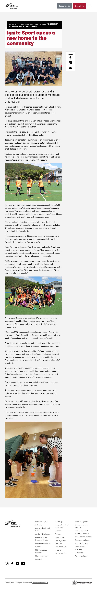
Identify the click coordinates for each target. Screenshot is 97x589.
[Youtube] (17, 563)
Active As (39, 525)
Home (11, 24)
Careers (38, 546)
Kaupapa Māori (61, 553)
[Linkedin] (23, 563)
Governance (59, 537)
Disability (58, 521)
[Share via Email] (70, 67)
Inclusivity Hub (60, 546)
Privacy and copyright (40, 583)
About (17, 24)
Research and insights (83, 537)
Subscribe (63, 6)
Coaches (38, 559)
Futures (58, 534)
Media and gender (81, 521)
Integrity (58, 550)
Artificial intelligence (43, 534)
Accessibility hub (41, 521)
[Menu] (89, 6)
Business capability (42, 543)
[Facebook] (12, 563)
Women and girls (81, 556)
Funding (58, 531)
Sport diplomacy (81, 543)
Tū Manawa (79, 552)
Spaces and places (82, 540)
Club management (42, 556)
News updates (40, 24)
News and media (27, 24)
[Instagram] (6, 563)
